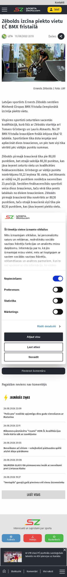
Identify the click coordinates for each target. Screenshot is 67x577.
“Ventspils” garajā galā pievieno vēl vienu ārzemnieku (34, 482)
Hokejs (32, 539)
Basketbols (54, 539)
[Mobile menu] (5, 10)
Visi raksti (48, 571)
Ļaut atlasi (33, 347)
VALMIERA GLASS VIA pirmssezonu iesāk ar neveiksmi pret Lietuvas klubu (33, 467)
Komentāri (32, 571)
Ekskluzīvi (16, 571)
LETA (10, 36)
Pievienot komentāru (33, 370)
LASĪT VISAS (33, 495)
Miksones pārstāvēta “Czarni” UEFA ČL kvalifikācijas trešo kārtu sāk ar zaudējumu (32, 433)
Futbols (11, 539)
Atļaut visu (33, 337)
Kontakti (59, 2)
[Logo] (27, 9)
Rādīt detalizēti (46, 326)
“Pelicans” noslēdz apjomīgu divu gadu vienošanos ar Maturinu (33, 415)
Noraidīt (34, 357)
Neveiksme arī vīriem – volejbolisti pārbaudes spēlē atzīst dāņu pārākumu (32, 450)
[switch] (58, 290)
